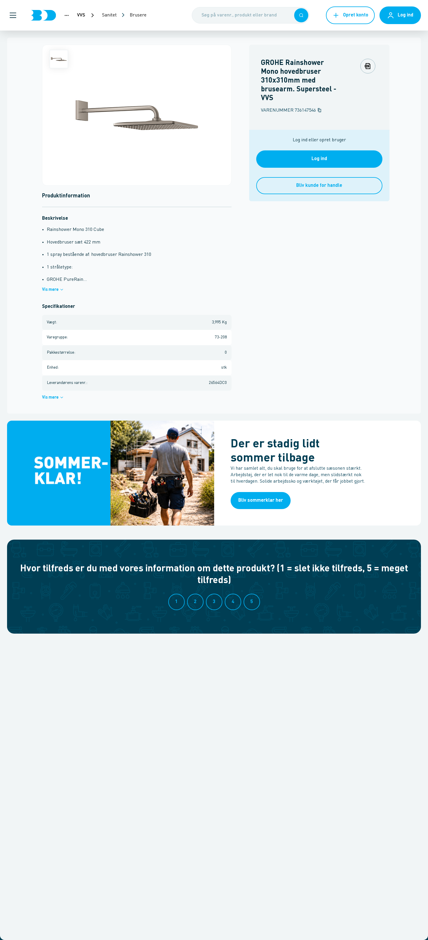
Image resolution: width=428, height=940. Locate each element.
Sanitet (109, 15)
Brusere (138, 15)
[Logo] (43, 15)
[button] (13, 15)
